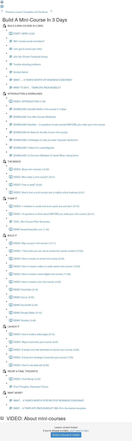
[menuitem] (2, 7)
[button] (2, 3)
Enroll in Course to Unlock (66, 434)
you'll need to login (79, 430)
